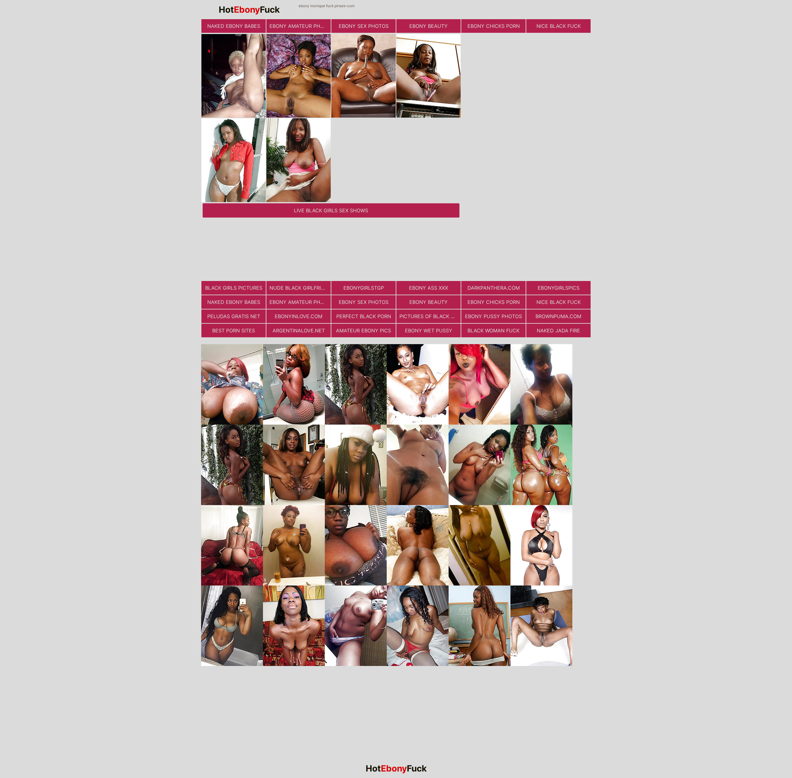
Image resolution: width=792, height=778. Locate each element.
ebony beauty (428, 26)
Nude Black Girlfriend (300, 288)
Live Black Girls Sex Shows (331, 210)
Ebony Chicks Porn (493, 26)
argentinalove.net (299, 330)
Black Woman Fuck (493, 330)
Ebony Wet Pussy (428, 330)
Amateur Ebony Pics (363, 330)
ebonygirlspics (558, 288)
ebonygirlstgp (363, 288)
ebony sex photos (364, 26)
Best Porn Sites (233, 330)
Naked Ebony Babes (233, 26)
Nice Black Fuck (558, 26)
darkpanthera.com (493, 288)
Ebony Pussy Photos (493, 316)
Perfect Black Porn (363, 316)
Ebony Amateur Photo (300, 26)
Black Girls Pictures (233, 288)
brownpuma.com (558, 316)
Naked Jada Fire (558, 330)
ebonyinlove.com (298, 316)
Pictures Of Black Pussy (430, 316)
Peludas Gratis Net (233, 316)
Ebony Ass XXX (428, 288)
